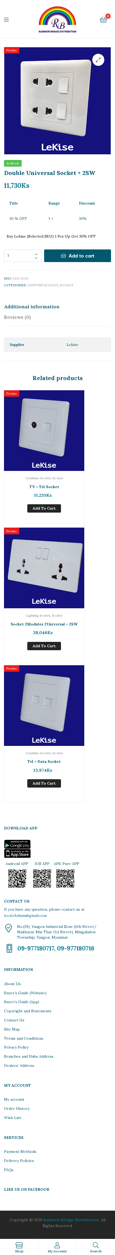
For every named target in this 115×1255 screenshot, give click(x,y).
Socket (67, 285)
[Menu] (9, 19)
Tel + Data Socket (44, 761)
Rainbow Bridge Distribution (71, 1219)
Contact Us (14, 1020)
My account (14, 1099)
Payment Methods (20, 1151)
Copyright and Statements (27, 1011)
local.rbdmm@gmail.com (25, 915)
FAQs (8, 1169)
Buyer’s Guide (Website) (25, 993)
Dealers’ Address (19, 1065)
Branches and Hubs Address (28, 1056)
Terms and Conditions (23, 1038)
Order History (17, 1108)
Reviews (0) (17, 317)
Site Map (12, 1029)
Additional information (32, 306)
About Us (12, 983)
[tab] (57, 306)
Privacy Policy (16, 1047)
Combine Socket (38, 478)
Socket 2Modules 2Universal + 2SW (44, 624)
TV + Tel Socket (44, 486)
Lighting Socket (42, 285)
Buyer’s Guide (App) (21, 1001)
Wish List (12, 1117)
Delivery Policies (19, 1160)
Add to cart (81, 256)
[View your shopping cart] (103, 19)
